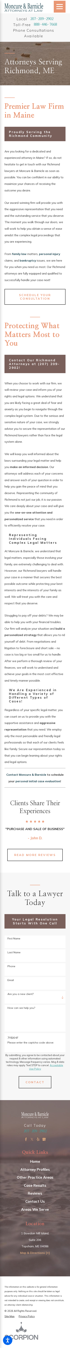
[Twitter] (32, 1139)
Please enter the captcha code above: (30, 1042)
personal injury (49, 254)
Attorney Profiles (35, 1169)
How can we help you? (21, 1008)
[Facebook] (26, 1139)
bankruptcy (28, 260)
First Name (13, 938)
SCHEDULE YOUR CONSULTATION (35, 296)
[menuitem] (35, 1161)
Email (10, 980)
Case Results (35, 1185)
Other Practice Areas (35, 1177)
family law (19, 254)
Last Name (14, 952)
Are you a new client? (20, 994)
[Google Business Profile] (44, 1139)
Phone (11, 966)
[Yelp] (38, 1139)
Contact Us (35, 1201)
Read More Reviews (35, 855)
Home (35, 1161)
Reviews (35, 1193)
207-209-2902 (41, 19)
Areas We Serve (35, 1209)
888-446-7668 (45, 24)
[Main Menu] (59, 6)
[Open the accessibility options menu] (7, 1340)
